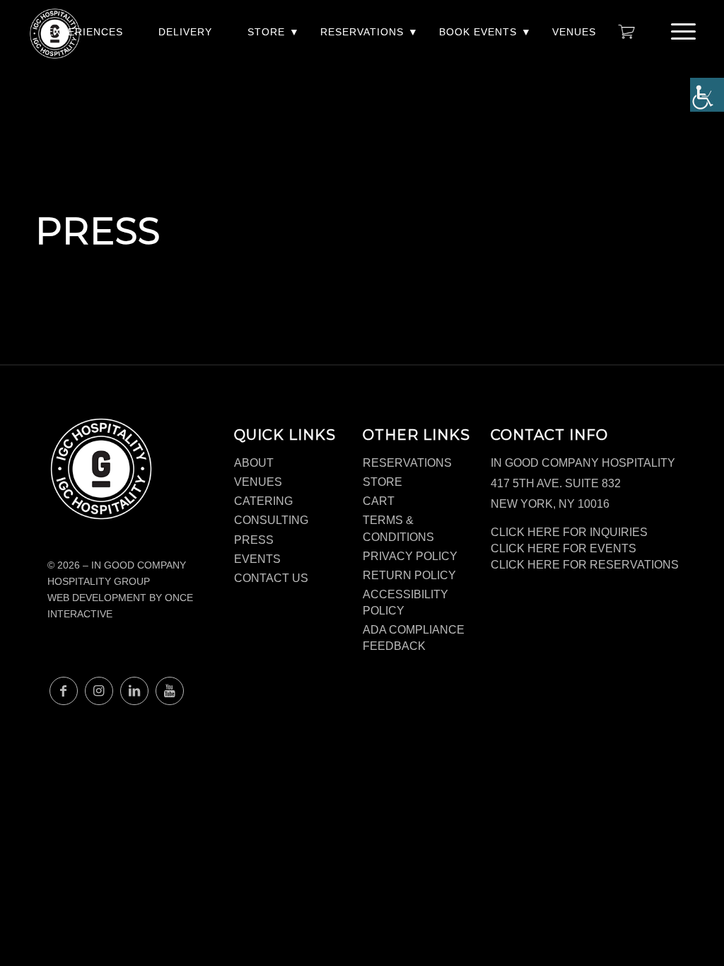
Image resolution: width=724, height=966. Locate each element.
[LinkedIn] (134, 691)
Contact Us (271, 578)
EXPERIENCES (85, 31)
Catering (263, 501)
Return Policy (409, 575)
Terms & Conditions (398, 528)
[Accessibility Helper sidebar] (707, 95)
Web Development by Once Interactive (120, 605)
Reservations (362, 31)
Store (266, 31)
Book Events (478, 31)
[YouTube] (169, 691)
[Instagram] (99, 691)
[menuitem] (85, 39)
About (254, 463)
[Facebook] (63, 691)
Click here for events (563, 548)
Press (254, 540)
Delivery (185, 31)
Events (257, 559)
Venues (574, 31)
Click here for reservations (585, 565)
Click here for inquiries (569, 532)
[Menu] (679, 32)
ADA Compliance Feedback (414, 638)
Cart (379, 501)
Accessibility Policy (405, 602)
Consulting (271, 520)
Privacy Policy (410, 556)
